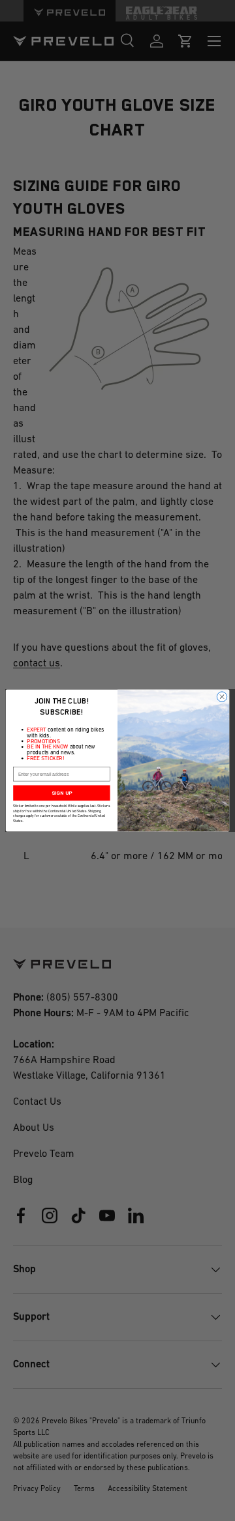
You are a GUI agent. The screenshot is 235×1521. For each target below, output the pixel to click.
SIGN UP (62, 793)
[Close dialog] (222, 697)
